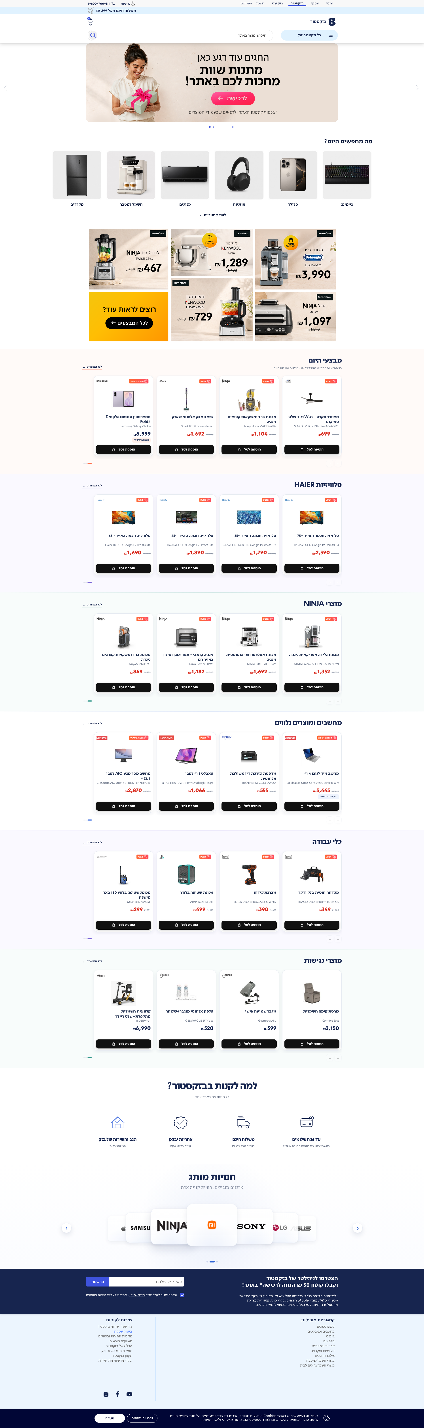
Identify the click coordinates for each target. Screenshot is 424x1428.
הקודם (417, 87)
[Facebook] (117, 1394)
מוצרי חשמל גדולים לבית (317, 1365)
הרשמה (97, 1282)
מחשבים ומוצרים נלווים (308, 723)
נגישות (125, 3)
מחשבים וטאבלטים (321, 1331)
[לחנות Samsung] (144, 1227)
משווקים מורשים (121, 1341)
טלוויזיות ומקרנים (323, 1350)
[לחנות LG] (279, 1227)
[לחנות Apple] (123, 1228)
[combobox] (180, 35)
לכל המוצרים (94, 367)
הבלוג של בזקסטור (119, 1345)
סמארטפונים (326, 1326)
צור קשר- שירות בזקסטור (115, 1326)
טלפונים (329, 1341)
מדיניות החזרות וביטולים (115, 1336)
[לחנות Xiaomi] (212, 1225)
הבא (7, 87)
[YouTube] (129, 1394)
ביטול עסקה (123, 1331)
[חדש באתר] (212, 285)
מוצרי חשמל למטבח (320, 1360)
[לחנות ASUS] (300, 1228)
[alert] (246, 3)
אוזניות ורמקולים (323, 1345)
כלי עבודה (327, 841)
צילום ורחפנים (325, 1355)
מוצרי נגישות (323, 960)
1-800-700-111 (99, 3)
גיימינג (330, 1336)
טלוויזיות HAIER (318, 485)
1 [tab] (214, 127)
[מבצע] (212, 82)
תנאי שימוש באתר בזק (116, 1350)
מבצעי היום (325, 360)
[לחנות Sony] (251, 1226)
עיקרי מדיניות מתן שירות (115, 1360)
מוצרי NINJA (323, 604)
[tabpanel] (212, 87)
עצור (233, 127)
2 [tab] (209, 127)
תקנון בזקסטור (122, 1355)
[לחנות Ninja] (172, 1226)
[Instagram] (106, 1394)
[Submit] (92, 36)
